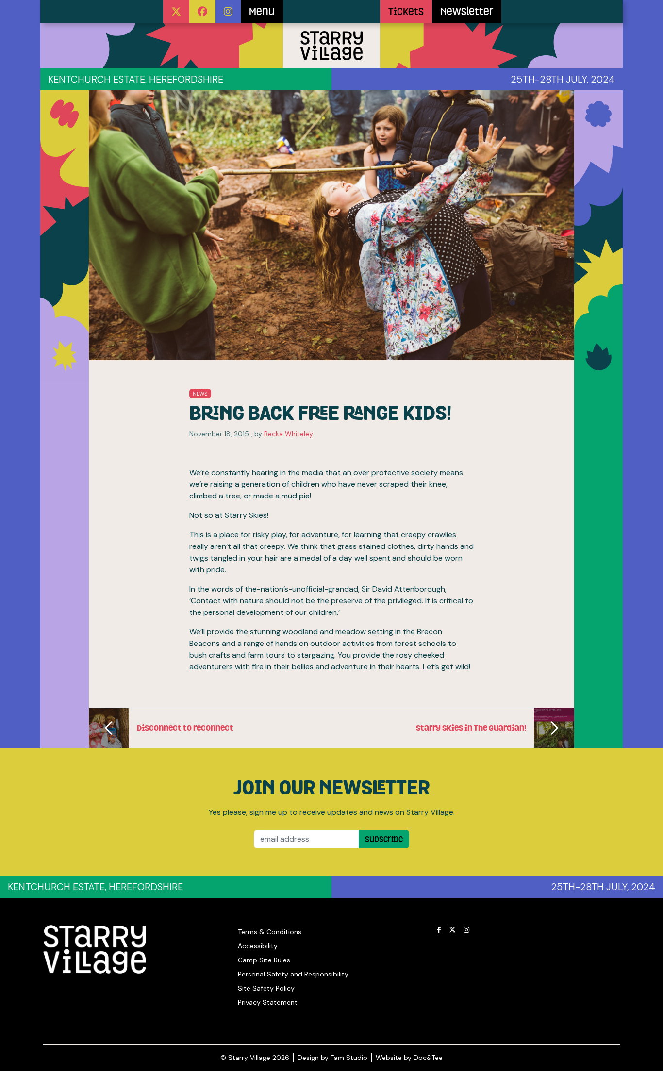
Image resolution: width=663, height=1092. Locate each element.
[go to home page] (331, 11)
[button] (176, 11)
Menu (262, 12)
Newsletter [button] (466, 12)
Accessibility (258, 946)
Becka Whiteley (288, 434)
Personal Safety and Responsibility (293, 974)
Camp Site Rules (264, 960)
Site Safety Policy (266, 988)
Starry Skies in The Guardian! (471, 728)
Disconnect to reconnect (185, 728)
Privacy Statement (268, 1002)
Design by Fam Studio (332, 1057)
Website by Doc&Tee (409, 1057)
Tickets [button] (406, 12)
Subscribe (384, 839)
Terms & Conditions (269, 931)
